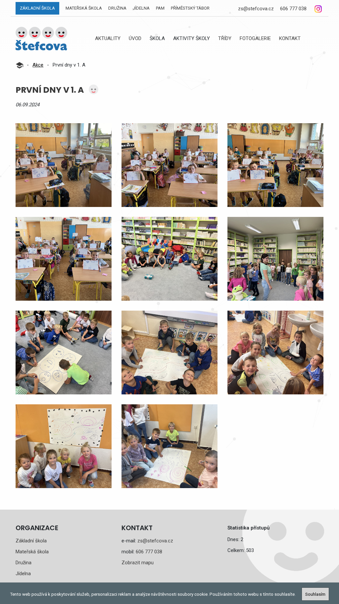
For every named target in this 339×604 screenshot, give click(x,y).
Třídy (224, 38)
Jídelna (141, 8)
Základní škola (37, 8)
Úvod (135, 38)
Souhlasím (315, 594)
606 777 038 (293, 9)
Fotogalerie (255, 38)
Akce (37, 65)
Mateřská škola (84, 8)
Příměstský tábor (190, 8)
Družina (117, 8)
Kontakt (290, 38)
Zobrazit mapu (137, 563)
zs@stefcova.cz (256, 9)
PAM (160, 8)
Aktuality (108, 38)
